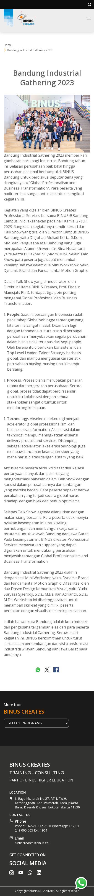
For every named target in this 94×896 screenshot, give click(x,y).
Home (8, 45)
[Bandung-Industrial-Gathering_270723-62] (47, 123)
